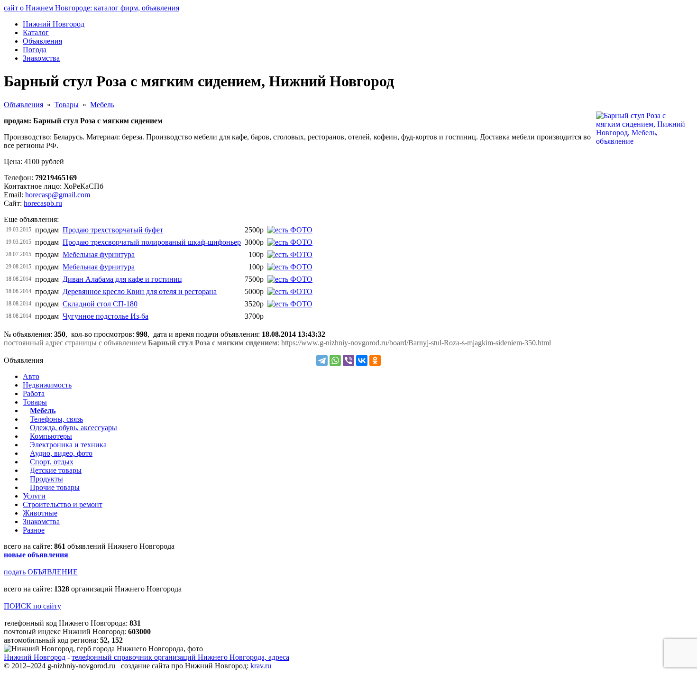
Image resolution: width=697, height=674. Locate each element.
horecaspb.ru (43, 203)
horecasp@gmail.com (57, 195)
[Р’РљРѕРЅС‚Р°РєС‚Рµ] (361, 360)
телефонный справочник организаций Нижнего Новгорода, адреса (180, 657)
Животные (40, 513)
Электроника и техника (68, 445)
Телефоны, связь (56, 419)
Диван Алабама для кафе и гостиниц (122, 279)
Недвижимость (47, 385)
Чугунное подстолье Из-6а (105, 316)
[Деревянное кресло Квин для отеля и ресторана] (289, 291)
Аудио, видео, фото (61, 453)
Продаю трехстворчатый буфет (113, 230)
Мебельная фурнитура (99, 254)
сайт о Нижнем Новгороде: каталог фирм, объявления (91, 8)
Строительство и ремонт (62, 504)
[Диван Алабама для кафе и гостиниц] (289, 279)
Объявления (23, 105)
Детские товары (56, 470)
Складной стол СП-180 (100, 304)
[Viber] (348, 360)
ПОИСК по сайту (32, 606)
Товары (67, 105)
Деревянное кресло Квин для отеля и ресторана (140, 291)
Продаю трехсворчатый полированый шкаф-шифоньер (152, 242)
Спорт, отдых (51, 462)
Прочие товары (55, 487)
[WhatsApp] (335, 360)
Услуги (34, 496)
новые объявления (36, 555)
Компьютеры (51, 436)
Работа (34, 393)
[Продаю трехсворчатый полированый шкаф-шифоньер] (289, 242)
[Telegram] (322, 360)
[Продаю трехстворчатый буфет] (289, 230)
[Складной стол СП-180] (289, 304)
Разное (34, 530)
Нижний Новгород (34, 657)
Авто (31, 376)
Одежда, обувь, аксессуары (73, 428)
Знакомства (41, 521)
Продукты (46, 479)
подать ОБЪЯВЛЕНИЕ (41, 572)
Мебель (102, 105)
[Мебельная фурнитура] (289, 254)
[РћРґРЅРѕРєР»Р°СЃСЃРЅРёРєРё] (375, 360)
